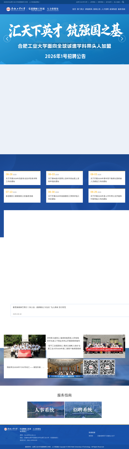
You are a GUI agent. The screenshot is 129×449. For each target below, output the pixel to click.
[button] (7, 38)
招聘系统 (101, 2)
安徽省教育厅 (101, 371)
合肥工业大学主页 (81, 2)
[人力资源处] (33, 9)
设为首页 (109, 2)
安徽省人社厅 (110, 371)
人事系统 (92, 2)
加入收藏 (117, 2)
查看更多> (119, 74)
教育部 (91, 371)
